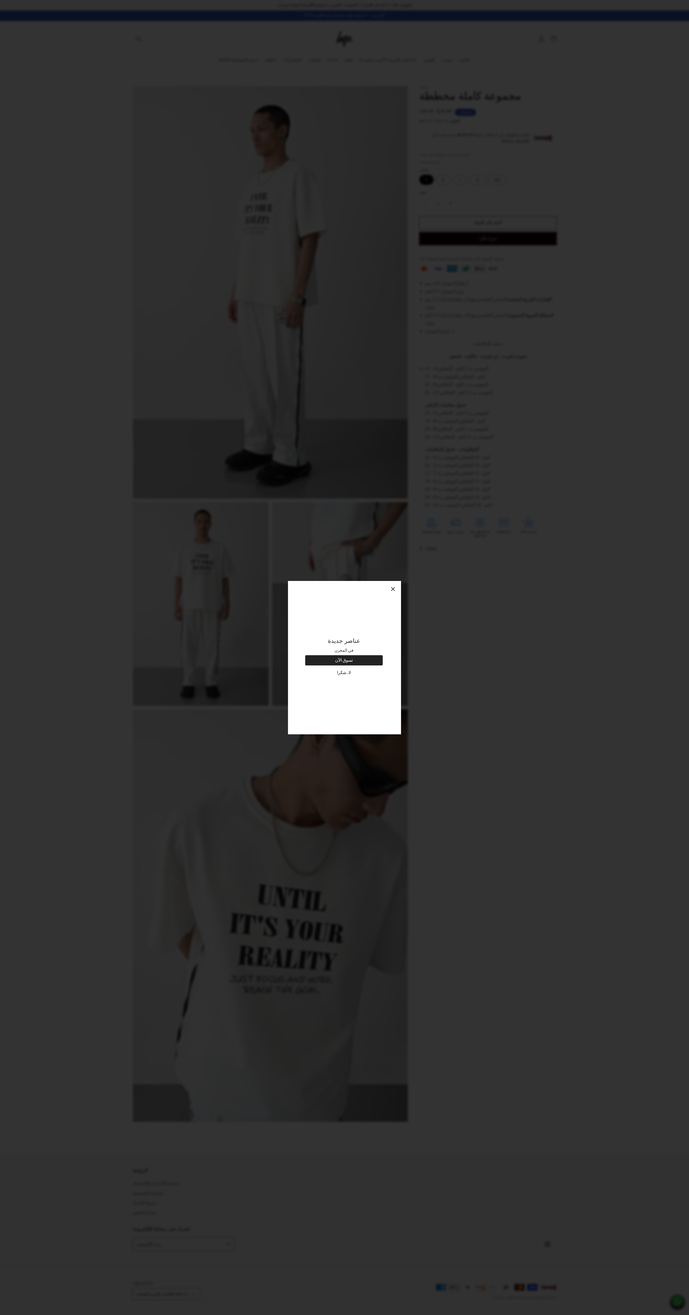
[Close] (393, 589)
